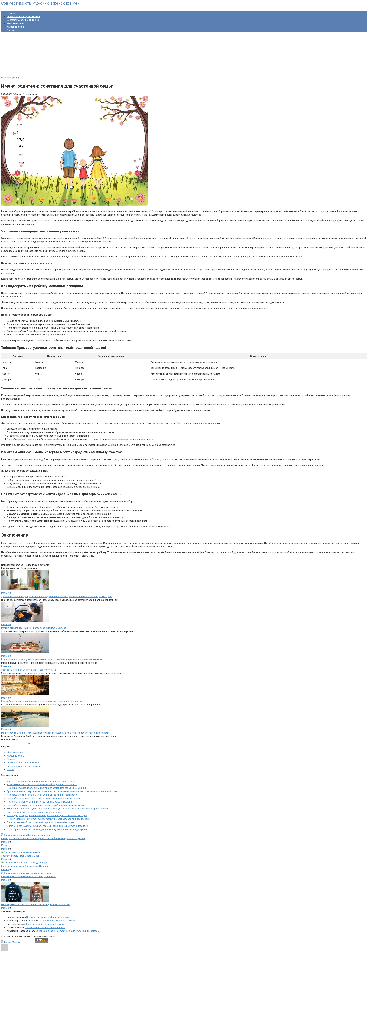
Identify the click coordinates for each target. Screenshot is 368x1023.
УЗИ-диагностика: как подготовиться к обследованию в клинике (42, 784)
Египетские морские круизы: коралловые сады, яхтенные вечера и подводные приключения (51, 659)
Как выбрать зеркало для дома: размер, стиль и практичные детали (43, 798)
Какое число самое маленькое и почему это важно (28, 876)
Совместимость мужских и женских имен (40, 3)
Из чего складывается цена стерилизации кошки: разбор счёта (41, 781)
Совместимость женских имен (23, 20)
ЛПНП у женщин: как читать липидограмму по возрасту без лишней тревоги (48, 819)
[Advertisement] (184, 54)
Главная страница (10, 77)
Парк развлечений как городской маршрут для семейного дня (40, 822)
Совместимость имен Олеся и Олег (20, 855)
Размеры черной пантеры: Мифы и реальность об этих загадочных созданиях (43, 838)
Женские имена (15, 23)
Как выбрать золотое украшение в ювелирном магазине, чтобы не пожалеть (43, 701)
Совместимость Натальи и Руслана (45, 924)
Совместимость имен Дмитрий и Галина (48, 917)
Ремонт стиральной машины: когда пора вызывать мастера (33, 628)
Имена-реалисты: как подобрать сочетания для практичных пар (35, 904)
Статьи (10, 30)
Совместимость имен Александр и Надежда (25, 866)
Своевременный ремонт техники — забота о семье (28, 669)
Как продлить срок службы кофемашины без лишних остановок (42, 794)
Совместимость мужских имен (23, 16)
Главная (11, 13)
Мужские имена (15, 26)
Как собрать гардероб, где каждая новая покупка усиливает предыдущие (47, 829)
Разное (26, 94)
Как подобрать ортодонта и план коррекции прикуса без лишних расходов (47, 815)
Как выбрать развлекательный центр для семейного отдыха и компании (46, 788)
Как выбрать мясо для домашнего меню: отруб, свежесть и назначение (46, 805)
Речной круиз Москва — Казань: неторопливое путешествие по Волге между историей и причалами (55, 732)
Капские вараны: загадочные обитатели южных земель (68, 931)
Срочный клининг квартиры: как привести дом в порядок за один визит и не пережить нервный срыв (56, 596)
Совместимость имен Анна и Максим (57, 920)
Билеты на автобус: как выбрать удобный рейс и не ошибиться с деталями (47, 825)
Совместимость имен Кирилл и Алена (45, 927)
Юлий (4, 845)
